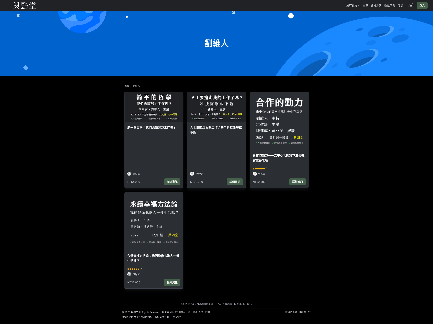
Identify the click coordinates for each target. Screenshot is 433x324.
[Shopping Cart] (410, 5)
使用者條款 (291, 312)
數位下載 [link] (389, 5)
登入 (422, 5)
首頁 (126, 85)
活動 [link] (400, 5)
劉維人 (136, 85)
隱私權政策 (305, 312)
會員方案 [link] (376, 5)
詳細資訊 (172, 181)
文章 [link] (365, 5)
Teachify (176, 316)
